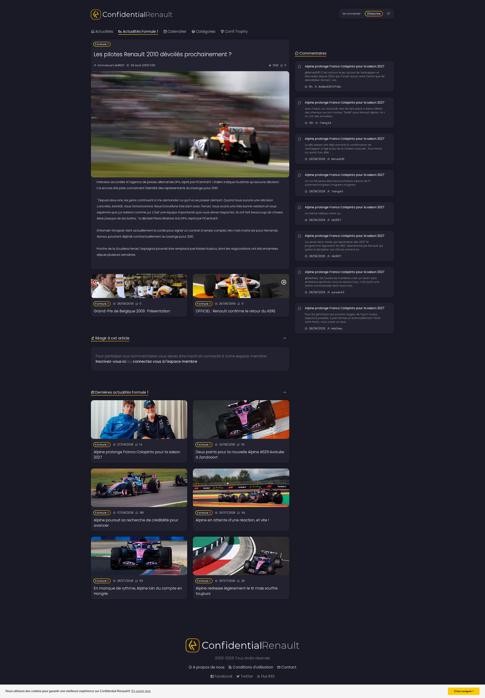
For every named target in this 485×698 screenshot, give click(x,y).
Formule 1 (102, 44)
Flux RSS (268, 676)
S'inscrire (374, 14)
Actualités (104, 31)
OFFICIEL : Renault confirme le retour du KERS (235, 311)
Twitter (247, 676)
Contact (288, 667)
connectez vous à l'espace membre (165, 361)
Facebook (223, 676)
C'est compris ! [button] (463, 691)
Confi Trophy (236, 31)
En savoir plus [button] (141, 691)
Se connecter (352, 14)
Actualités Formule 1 (140, 31)
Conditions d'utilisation (253, 667)
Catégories (205, 31)
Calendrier (177, 31)
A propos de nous (209, 667)
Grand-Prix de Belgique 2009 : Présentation (132, 311)
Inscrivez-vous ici (111, 361)
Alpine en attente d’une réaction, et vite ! (232, 520)
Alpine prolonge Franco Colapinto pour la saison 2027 (344, 66)
